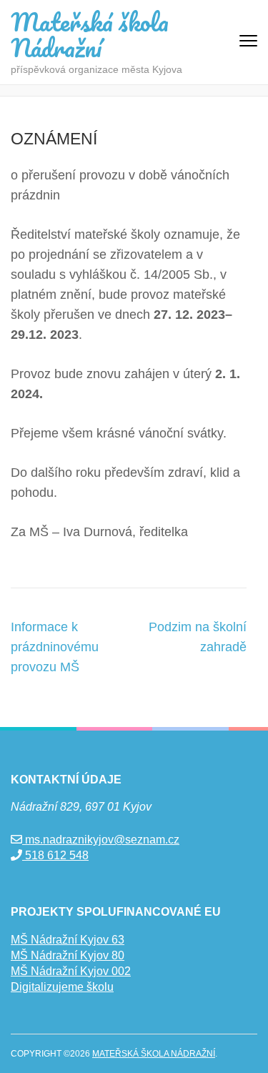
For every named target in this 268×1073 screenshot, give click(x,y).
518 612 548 (55, 855)
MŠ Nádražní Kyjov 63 (67, 940)
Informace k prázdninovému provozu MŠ (55, 647)
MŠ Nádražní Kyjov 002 (71, 971)
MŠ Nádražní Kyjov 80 (67, 955)
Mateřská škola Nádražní (90, 34)
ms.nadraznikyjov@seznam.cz (100, 840)
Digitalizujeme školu (62, 987)
